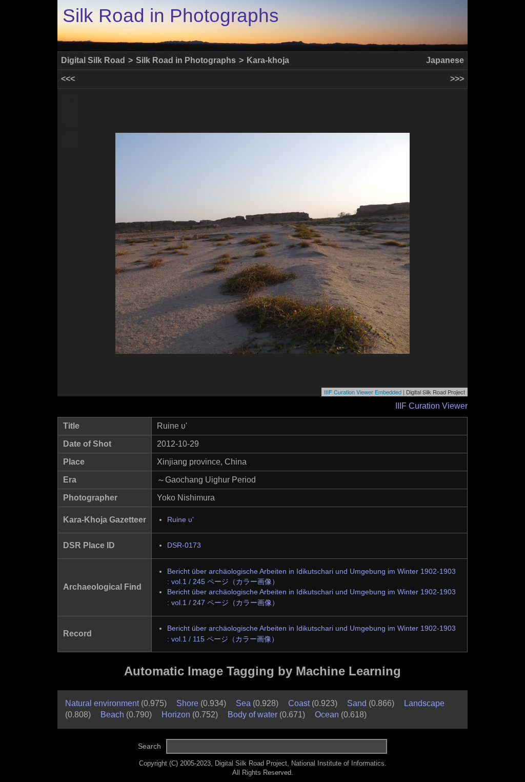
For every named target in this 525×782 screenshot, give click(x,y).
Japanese (445, 60)
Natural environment (102, 703)
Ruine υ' (180, 520)
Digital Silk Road (93, 60)
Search (149, 746)
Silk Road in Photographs (171, 15)
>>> (457, 78)
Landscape (424, 703)
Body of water (252, 714)
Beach (112, 714)
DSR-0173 (184, 545)
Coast (299, 703)
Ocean (327, 714)
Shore (187, 703)
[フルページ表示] (71, 141)
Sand (357, 703)
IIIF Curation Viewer (431, 406)
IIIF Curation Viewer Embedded (362, 392)
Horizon (175, 714)
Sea (243, 703)
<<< (68, 78)
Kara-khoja (268, 60)
